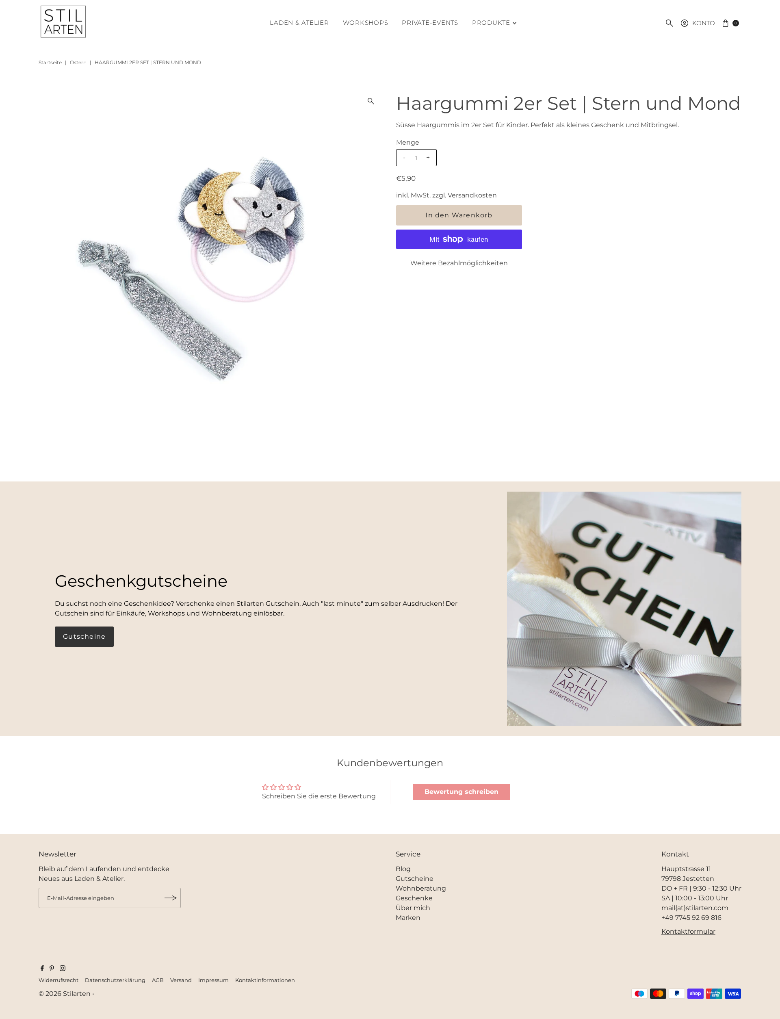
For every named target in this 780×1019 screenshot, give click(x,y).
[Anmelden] (170, 898)
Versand (181, 980)
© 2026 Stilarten (65, 993)
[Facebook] (42, 969)
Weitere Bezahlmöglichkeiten (459, 263)
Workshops (365, 22)
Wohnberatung (421, 888)
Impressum (213, 980)
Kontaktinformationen (265, 980)
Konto (703, 23)
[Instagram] (62, 969)
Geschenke (414, 898)
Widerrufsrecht (58, 980)
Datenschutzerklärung (115, 980)
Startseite (50, 62)
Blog (403, 869)
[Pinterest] (52, 969)
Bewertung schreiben (461, 792)
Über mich (413, 908)
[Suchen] (669, 23)
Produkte (491, 22)
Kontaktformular (688, 931)
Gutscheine (84, 636)
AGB (158, 980)
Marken (408, 917)
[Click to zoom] (371, 101)
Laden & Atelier (299, 22)
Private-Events (430, 22)
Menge (407, 142)
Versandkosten (472, 195)
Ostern (78, 62)
